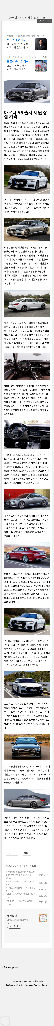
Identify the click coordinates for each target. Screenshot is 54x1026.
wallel (41, 981)
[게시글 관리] (16, 853)
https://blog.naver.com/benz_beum (23, 35)
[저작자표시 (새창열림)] (34, 853)
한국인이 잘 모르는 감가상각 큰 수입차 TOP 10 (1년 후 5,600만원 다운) (20, 875)
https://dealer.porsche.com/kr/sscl (24, 57)
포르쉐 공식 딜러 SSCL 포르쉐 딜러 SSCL (17, 61)
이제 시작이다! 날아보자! (18, 919)
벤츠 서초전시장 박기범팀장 (18, 40)
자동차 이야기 (12, 866)
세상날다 (12, 916)
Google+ (45, 985)
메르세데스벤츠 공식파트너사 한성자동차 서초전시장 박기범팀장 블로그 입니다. (17, 45)
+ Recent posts (10, 967)
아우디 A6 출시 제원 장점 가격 (27, 18)
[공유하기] (13, 853)
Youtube (37, 985)
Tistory (24, 981)
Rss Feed (9, 985)
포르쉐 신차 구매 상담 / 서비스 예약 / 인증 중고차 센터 (17, 67)
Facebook (29, 985)
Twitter (20, 985)
